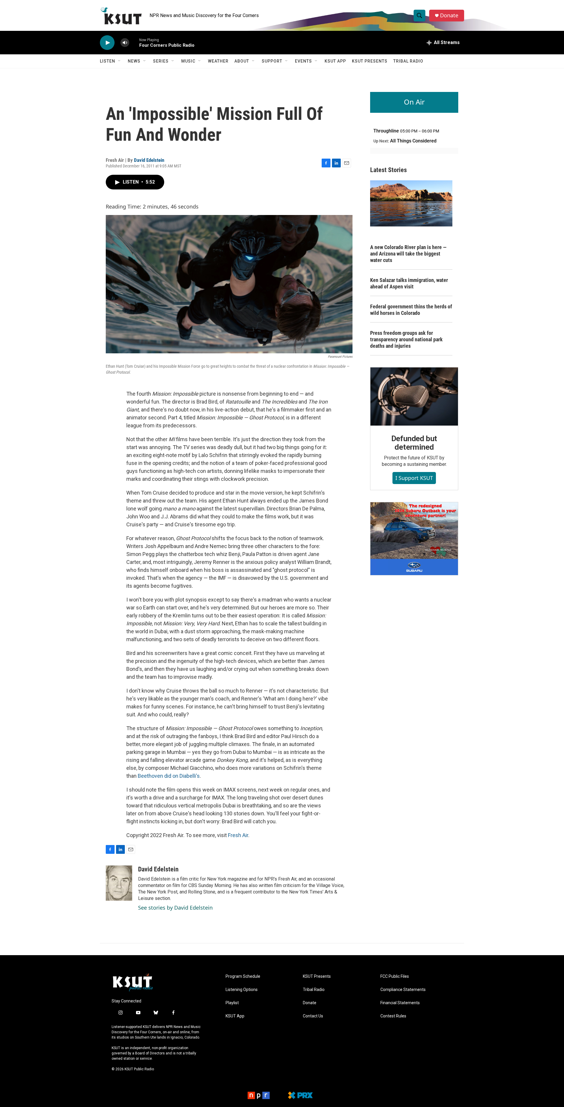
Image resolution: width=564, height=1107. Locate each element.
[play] (107, 42)
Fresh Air (238, 835)
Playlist (232, 1003)
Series (161, 61)
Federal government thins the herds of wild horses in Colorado (411, 309)
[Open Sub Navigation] (119, 61)
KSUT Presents (369, 61)
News (134, 61)
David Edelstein (149, 160)
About (241, 61)
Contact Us (313, 1016)
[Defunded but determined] (414, 396)
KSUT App (335, 61)
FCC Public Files (394, 976)
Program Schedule (243, 976)
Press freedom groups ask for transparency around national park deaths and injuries (406, 339)
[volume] (125, 42)
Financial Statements (400, 1003)
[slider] (134, 42)
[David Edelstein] (119, 883)
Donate (449, 15)
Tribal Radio (408, 61)
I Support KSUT (414, 477)
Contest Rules (393, 1016)
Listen (107, 61)
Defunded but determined (414, 443)
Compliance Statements (403, 989)
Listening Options (242, 989)
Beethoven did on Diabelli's (169, 776)
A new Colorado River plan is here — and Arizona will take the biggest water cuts (408, 253)
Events (303, 61)
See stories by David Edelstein (175, 907)
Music (188, 61)
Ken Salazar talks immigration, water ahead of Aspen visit (409, 283)
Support (272, 61)
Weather (218, 61)
